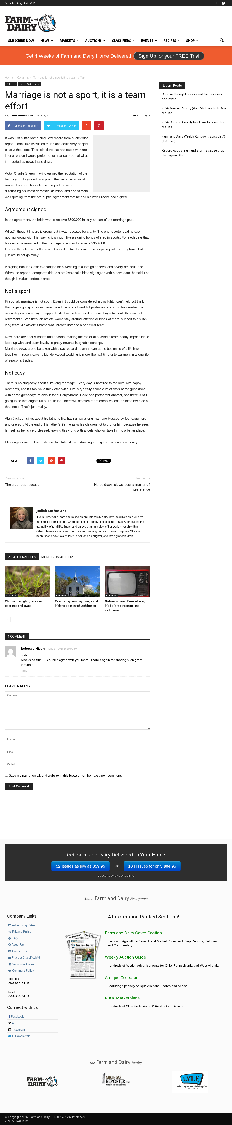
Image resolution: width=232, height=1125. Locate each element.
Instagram (18, 1029)
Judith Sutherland (29, 84)
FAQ (14, 938)
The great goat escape (22, 485)
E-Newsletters (21, 1036)
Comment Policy (22, 970)
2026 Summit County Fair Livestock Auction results (193, 125)
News (45, 40)
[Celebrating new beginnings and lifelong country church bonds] (77, 581)
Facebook (17, 1016)
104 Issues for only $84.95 (152, 866)
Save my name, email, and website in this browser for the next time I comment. (65, 775)
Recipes (170, 40)
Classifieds (121, 40)
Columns (11, 84)
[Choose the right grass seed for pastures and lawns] (27, 581)
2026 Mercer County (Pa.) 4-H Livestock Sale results (194, 110)
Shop (190, 40)
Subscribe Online (22, 964)
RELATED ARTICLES (22, 557)
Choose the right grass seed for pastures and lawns (192, 96)
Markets (67, 40)
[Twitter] (223, 3)
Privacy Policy (21, 931)
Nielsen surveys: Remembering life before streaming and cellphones (125, 606)
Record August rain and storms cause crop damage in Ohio (193, 153)
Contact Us (19, 951)
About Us (17, 944)
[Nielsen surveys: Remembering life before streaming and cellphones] (127, 581)
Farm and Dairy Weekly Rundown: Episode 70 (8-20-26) (194, 139)
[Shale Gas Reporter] (116, 1085)
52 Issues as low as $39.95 (80, 866)
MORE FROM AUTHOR (57, 557)
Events (147, 40)
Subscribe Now (21, 40)
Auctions (93, 40)
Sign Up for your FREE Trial (168, 56)
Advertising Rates (23, 925)
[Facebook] (216, 3)
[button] (221, 40)
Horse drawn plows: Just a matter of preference (122, 487)
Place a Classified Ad (25, 957)
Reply (24, 670)
